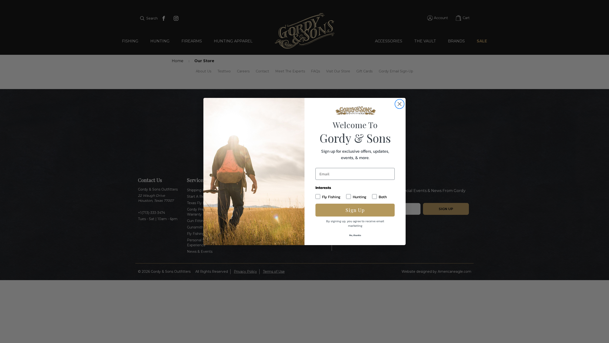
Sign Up (355, 210)
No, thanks (355, 235)
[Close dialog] (399, 104)
